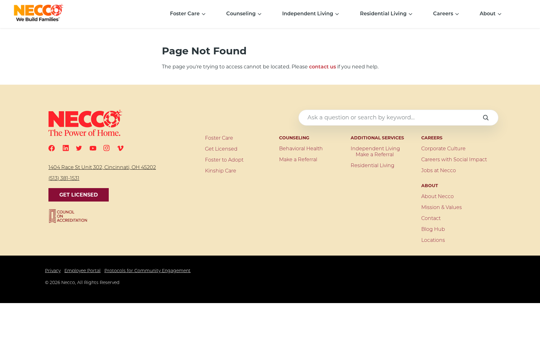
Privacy (53, 271)
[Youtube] (93, 148)
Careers (443, 14)
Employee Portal (82, 271)
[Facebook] (51, 148)
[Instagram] (106, 148)
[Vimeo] (120, 148)
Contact (431, 218)
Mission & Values (441, 207)
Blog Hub (433, 229)
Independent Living (307, 14)
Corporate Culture (443, 149)
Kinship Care (220, 171)
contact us (322, 67)
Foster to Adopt (224, 160)
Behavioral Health (301, 149)
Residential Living (383, 14)
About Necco (437, 196)
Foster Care (185, 14)
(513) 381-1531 (63, 178)
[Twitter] (79, 148)
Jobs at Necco (438, 170)
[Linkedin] (65, 148)
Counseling (241, 14)
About (488, 14)
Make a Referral (298, 159)
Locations (433, 240)
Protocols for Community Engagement (147, 271)
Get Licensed (78, 195)
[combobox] (398, 118)
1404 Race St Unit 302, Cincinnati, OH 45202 (102, 167)
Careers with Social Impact (454, 159)
